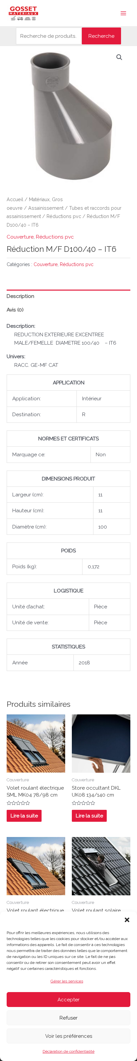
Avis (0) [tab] (15, 310)
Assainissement (46, 208)
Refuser (68, 1018)
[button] (127, 920)
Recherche (101, 36)
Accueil (15, 199)
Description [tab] (20, 296)
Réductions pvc (64, 216)
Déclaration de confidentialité (68, 1051)
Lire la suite (24, 815)
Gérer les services (67, 981)
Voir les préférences (68, 1036)
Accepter (68, 1000)
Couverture (20, 237)
